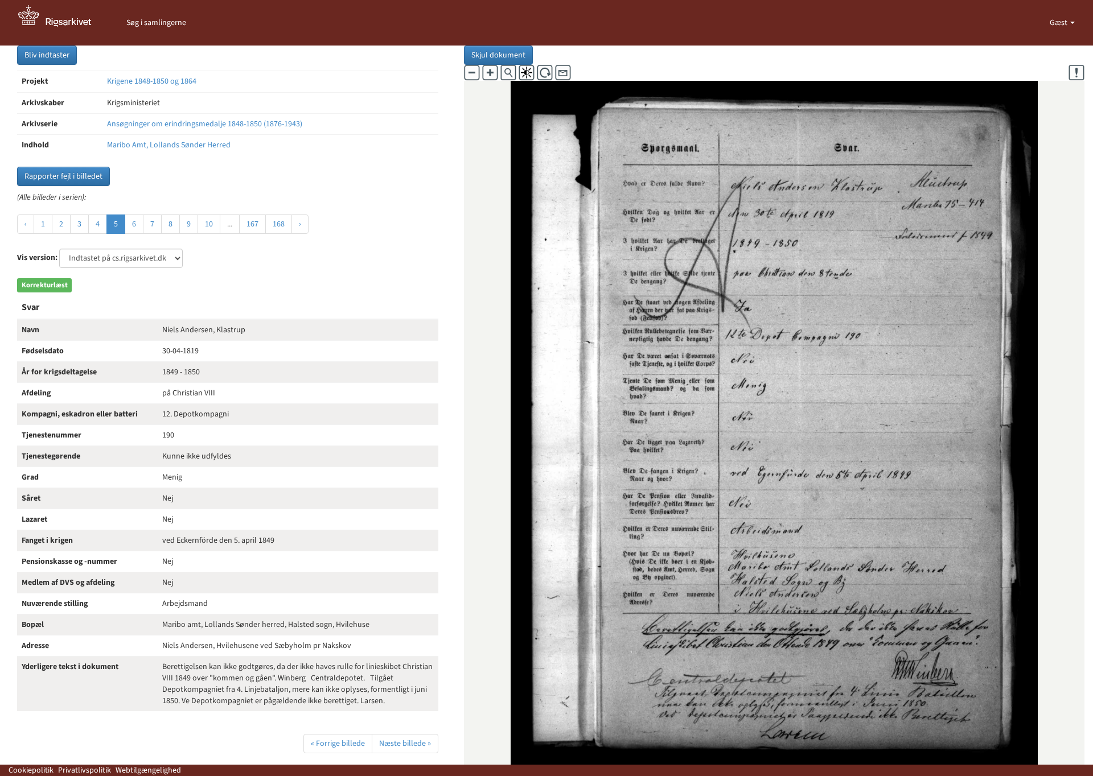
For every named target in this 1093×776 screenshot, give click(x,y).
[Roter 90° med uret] (545, 73)
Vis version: (37, 257)
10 (209, 224)
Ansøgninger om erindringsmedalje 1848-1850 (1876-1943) (204, 124)
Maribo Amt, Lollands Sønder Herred (169, 145)
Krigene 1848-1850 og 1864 (151, 81)
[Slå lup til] (508, 73)
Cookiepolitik (31, 770)
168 (279, 224)
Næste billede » (405, 743)
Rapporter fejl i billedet (63, 176)
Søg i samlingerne (156, 22)
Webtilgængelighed (148, 770)
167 (252, 224)
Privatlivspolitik (84, 770)
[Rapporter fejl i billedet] (1076, 73)
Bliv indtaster (46, 55)
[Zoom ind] (490, 73)
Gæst (1059, 22)
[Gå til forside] (61, 22)
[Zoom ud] (472, 73)
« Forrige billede (338, 743)
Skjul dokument (498, 55)
